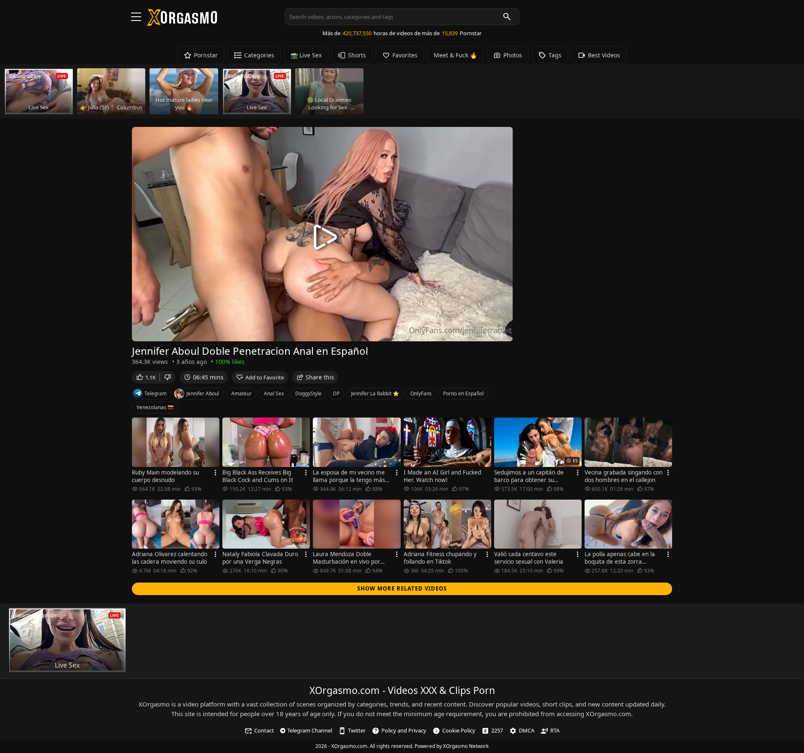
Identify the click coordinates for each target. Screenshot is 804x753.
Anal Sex (274, 393)
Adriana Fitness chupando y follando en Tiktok (440, 557)
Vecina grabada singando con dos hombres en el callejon (623, 476)
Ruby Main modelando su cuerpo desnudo (165, 476)
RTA (554, 730)
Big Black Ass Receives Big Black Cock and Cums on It (257, 476)
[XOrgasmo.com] (182, 23)
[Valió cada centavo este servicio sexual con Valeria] (538, 524)
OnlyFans (421, 393)
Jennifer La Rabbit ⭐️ (375, 393)
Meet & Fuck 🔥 (455, 55)
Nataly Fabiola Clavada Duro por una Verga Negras (260, 557)
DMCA (526, 730)
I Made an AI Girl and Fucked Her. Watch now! (442, 476)
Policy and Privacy (403, 730)
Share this (320, 377)
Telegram (155, 393)
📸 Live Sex (306, 55)
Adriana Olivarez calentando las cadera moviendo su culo (169, 557)
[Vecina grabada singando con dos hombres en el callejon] (628, 442)
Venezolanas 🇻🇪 (155, 407)
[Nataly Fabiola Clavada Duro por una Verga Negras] (266, 524)
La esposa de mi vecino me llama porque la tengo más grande (349, 476)
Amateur (241, 393)
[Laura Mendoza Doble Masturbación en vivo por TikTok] (356, 524)
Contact (264, 730)
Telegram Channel (309, 730)
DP (336, 393)
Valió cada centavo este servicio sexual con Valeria (528, 557)
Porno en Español (463, 393)
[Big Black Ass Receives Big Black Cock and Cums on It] (266, 442)
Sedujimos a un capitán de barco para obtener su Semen (529, 476)
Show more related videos (402, 588)
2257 (497, 730)
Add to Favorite (264, 377)
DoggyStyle (308, 393)
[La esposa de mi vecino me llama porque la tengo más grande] (356, 442)
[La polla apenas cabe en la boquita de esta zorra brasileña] (628, 524)
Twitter (357, 730)
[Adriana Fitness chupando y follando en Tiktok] (447, 524)
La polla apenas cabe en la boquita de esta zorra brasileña (620, 557)
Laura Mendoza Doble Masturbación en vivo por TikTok (346, 557)
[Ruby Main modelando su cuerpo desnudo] (175, 442)
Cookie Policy (458, 730)
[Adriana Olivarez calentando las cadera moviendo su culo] (175, 524)
